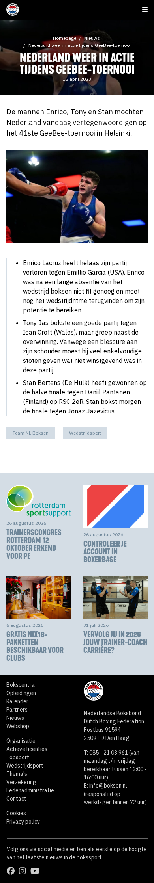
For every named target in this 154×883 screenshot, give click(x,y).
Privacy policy (23, 821)
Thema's (16, 773)
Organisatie (21, 740)
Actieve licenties (26, 749)
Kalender (17, 701)
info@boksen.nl (108, 785)
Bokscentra (20, 684)
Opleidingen (21, 693)
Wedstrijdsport (85, 433)
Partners (17, 709)
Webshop (17, 726)
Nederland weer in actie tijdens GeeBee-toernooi (79, 45)
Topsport (17, 757)
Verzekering (21, 782)
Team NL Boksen (31, 433)
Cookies (16, 813)
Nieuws (92, 38)
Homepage (64, 38)
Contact (16, 798)
